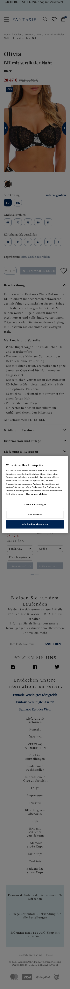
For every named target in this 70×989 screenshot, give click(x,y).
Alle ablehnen (35, 514)
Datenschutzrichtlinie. (36, 494)
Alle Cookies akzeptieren (35, 524)
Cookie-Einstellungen (35, 504)
